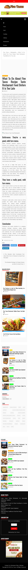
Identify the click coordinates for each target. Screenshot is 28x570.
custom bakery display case (19, 409)
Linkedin (6, 248)
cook (24, 407)
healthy (4, 421)
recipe (16, 423)
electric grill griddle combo (9, 415)
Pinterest (22, 245)
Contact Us (7, 565)
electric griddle (21, 412)
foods (14, 418)
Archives (4, 397)
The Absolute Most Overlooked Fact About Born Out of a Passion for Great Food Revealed (14, 255)
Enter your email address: (14, 521)
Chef (4, 30)
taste (12, 240)
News (23, 421)
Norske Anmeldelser (7, 423)
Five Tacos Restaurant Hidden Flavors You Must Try (14, 312)
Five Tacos (6, 52)
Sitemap (21, 565)
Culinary (5, 37)
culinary (4, 409)
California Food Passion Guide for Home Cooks (17, 387)
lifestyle (11, 421)
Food (4, 26)
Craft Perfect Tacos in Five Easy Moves (11, 334)
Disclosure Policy (15, 565)
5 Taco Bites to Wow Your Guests (15, 485)
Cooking (5, 34)
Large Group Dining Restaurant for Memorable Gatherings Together (17, 352)
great (24, 418)
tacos (9, 240)
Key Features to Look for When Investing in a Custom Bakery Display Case (14, 289)
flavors (18, 415)
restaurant (6, 240)
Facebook (6, 245)
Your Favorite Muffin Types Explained (17, 370)
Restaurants (6, 41)
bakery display (13, 407)
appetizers (5, 407)
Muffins (17, 421)
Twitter (14, 245)
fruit (19, 418)
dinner (4, 412)
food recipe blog (6, 418)
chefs (19, 407)
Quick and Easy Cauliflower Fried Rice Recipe (17, 378)
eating (12, 412)
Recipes (5, 45)
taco (4, 426)
